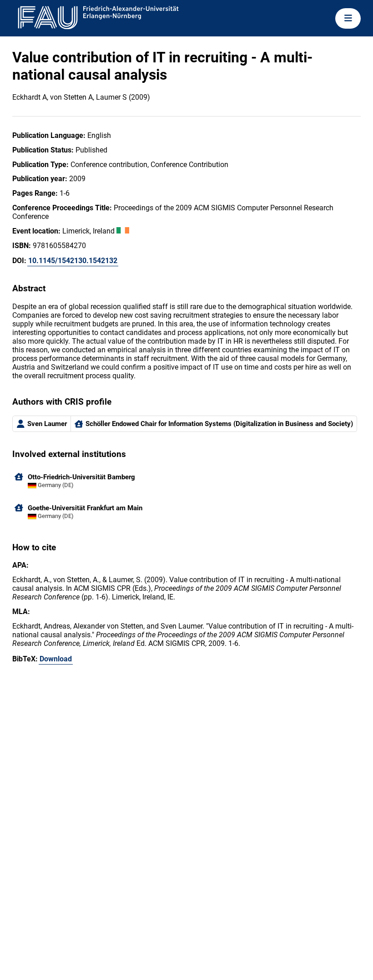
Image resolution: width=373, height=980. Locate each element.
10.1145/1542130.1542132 (72, 260)
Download (56, 659)
